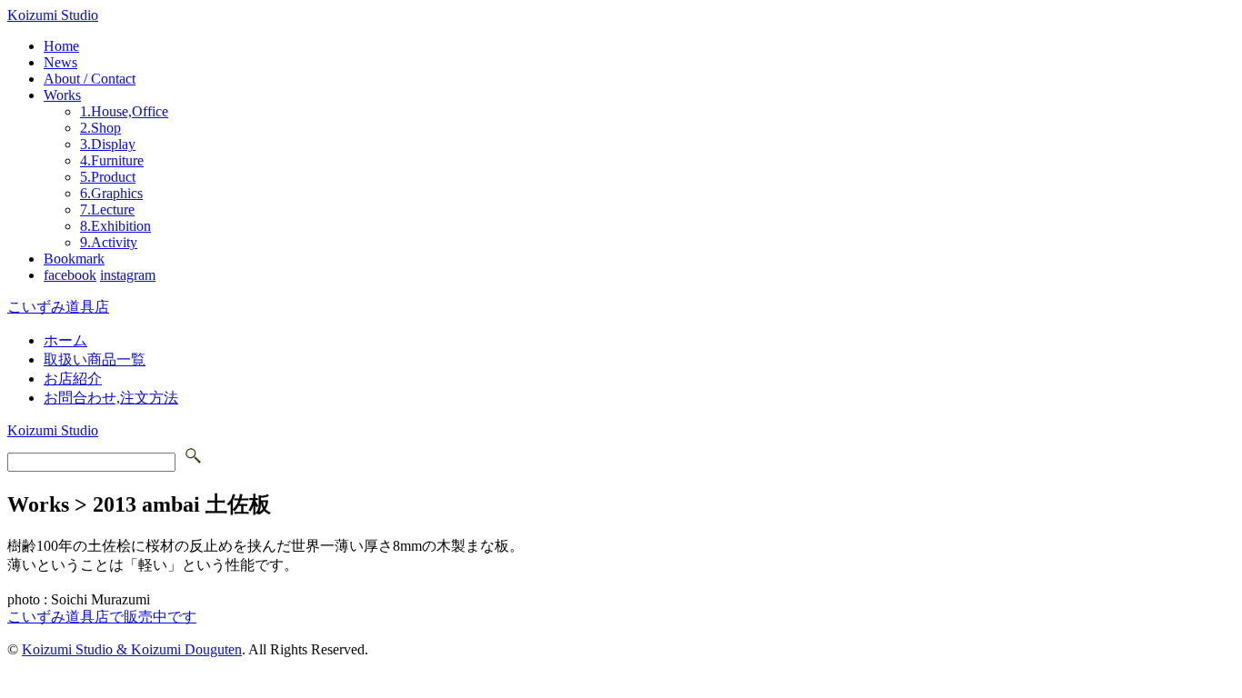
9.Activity (108, 242)
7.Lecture (107, 209)
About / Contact (89, 78)
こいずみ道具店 (58, 306)
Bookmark (74, 258)
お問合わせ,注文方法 (111, 397)
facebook (70, 275)
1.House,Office (124, 111)
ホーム (65, 340)
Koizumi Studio (52, 15)
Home (61, 46)
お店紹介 (73, 378)
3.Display (107, 144)
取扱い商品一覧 (94, 359)
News (60, 62)
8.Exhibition (115, 226)
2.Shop (100, 127)
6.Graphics (111, 193)
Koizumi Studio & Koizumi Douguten (132, 649)
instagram (127, 275)
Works (62, 95)
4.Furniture (112, 160)
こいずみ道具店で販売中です (101, 616)
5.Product (107, 176)
